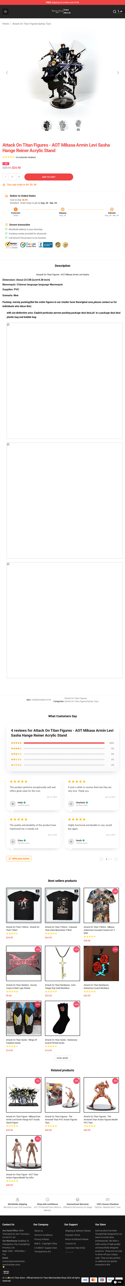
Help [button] (119, 1282)
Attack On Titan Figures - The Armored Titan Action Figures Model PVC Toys (101, 1119)
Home (5, 23)
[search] (114, 11)
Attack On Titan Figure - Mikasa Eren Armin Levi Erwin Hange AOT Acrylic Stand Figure (23, 1119)
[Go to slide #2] (62, 125)
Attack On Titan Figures (75, 698)
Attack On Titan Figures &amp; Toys (31, 23)
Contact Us (70, 1243)
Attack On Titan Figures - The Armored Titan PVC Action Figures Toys (61, 1119)
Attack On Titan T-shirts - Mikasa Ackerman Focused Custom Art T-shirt (99, 930)
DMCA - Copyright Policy (45, 1243)
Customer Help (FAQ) (75, 1248)
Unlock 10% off (6, 1272)
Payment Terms (72, 1235)
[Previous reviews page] (101, 859)
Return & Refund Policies (76, 1239)
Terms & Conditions (43, 1235)
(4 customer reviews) (26, 157)
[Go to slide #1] (46, 125)
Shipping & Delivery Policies (78, 1231)
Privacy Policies (41, 1239)
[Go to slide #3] (78, 125)
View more (62, 1058)
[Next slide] (118, 72)
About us (38, 1231)
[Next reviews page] (116, 859)
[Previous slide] (7, 72)
